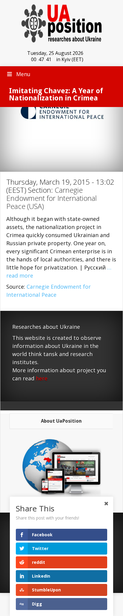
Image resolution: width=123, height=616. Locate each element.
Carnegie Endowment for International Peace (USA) (51, 198)
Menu (23, 74)
